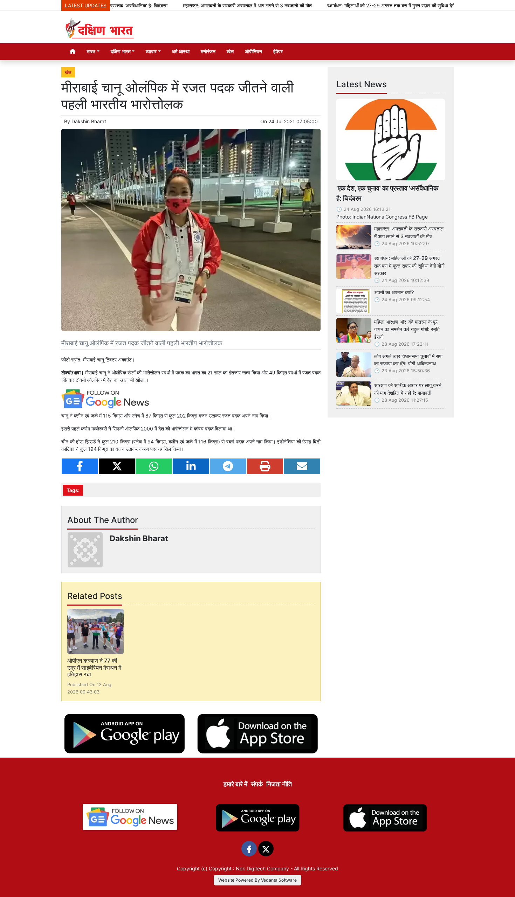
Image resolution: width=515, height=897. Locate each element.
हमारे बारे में (235, 784)
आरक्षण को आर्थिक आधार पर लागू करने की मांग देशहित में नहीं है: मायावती (407, 389)
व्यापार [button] (151, 51)
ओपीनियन (253, 51)
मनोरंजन (208, 51)
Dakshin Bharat (88, 121)
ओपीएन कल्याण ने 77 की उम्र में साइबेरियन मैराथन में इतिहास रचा (94, 667)
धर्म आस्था (181, 51)
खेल (230, 51)
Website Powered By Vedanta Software (257, 880)
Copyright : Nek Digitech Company (249, 868)
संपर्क (257, 784)
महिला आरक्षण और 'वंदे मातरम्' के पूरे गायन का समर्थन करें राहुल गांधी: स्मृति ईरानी (407, 329)
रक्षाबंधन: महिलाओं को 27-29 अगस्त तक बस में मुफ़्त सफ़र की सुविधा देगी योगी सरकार (375, 5)
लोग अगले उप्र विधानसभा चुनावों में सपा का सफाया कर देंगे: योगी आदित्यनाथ (408, 360)
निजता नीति (279, 784)
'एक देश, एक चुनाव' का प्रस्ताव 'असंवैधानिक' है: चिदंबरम (388, 193)
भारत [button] (91, 51)
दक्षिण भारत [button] (121, 51)
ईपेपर (278, 51)
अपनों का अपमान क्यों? (394, 292)
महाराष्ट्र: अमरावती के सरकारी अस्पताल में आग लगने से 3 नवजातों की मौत (220, 5)
